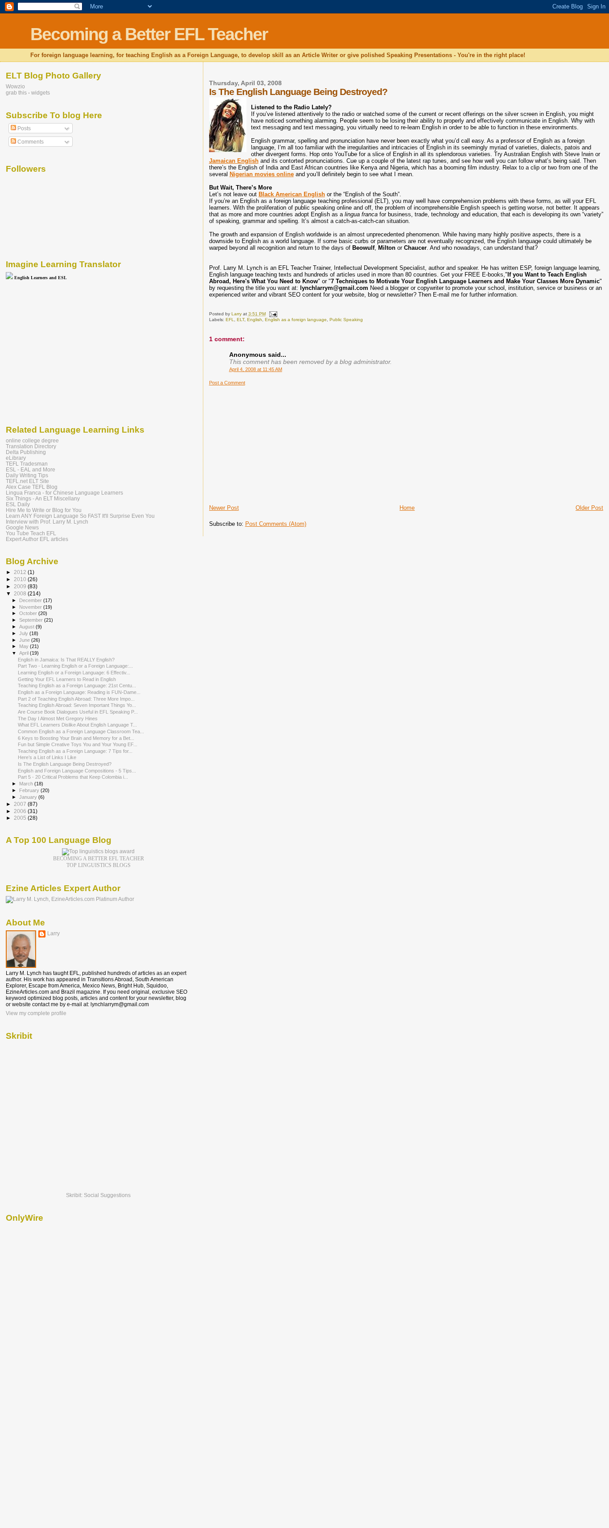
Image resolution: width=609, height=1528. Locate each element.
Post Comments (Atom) (275, 523)
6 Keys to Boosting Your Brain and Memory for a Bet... (76, 738)
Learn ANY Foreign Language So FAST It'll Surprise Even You (80, 516)
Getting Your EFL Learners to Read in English (67, 679)
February (30, 790)
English (254, 319)
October (28, 613)
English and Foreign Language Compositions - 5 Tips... (77, 770)
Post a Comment (227, 382)
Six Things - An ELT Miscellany (43, 498)
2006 (21, 811)
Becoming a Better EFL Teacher (148, 34)
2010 (21, 579)
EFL (230, 319)
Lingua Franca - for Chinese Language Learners (64, 493)
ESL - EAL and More (30, 469)
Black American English (292, 194)
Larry (53, 933)
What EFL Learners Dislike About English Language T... (77, 724)
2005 (21, 818)
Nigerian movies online (262, 174)
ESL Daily (18, 504)
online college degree (32, 440)
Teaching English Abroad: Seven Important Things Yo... (77, 705)
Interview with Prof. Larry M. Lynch (47, 521)
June (25, 640)
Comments (30, 142)
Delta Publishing (26, 452)
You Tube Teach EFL (31, 533)
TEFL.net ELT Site (27, 481)
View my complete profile (36, 1013)
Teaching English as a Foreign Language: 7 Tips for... (75, 751)
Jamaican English (234, 160)
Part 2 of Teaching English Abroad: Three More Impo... (76, 699)
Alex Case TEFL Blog (32, 487)
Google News (22, 527)
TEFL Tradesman (27, 464)
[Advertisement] (276, 441)
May (24, 646)
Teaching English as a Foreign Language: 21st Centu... (77, 685)
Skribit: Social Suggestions (98, 1195)
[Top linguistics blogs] (98, 851)
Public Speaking (346, 319)
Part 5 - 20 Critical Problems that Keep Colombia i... (73, 777)
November (31, 607)
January (28, 797)
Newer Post (224, 507)
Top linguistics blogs (98, 865)
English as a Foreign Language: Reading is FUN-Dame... (79, 692)
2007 (21, 804)
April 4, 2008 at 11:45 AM (255, 369)
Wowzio (15, 86)
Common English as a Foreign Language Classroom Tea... (81, 731)
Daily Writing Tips (27, 475)
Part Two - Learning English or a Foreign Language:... (75, 666)
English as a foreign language (296, 319)
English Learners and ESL (40, 277)
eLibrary (16, 458)
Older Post (589, 507)
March (26, 783)
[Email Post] (273, 313)
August (27, 626)
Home (407, 507)
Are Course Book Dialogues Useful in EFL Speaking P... (78, 711)
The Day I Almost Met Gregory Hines (58, 718)
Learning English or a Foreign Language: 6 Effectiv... (74, 672)
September (31, 620)
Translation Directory (31, 446)
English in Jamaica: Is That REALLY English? (66, 659)
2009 (21, 586)
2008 (21, 593)
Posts (23, 128)
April (24, 653)
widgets (40, 93)
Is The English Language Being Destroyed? (64, 764)
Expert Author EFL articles (37, 539)
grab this (16, 93)
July (24, 633)
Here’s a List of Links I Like (47, 757)
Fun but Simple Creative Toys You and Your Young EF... (77, 744)
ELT (240, 319)
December (31, 600)
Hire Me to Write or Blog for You (44, 510)
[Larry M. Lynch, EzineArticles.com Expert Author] (70, 899)
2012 (21, 572)
